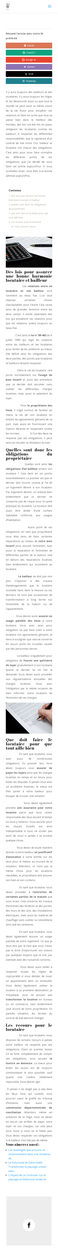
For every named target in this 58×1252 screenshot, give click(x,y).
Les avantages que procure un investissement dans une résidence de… (29, 1154)
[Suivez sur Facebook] (29, 1225)
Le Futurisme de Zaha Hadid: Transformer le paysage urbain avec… (27, 1167)
